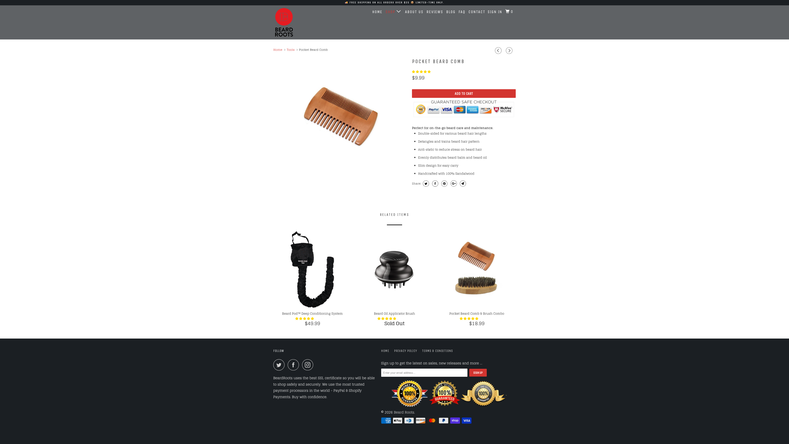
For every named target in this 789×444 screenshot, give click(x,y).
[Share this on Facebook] (434, 183)
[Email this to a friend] (462, 183)
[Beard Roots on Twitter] (280, 364)
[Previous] (499, 50)
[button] (421, 71)
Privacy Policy (405, 351)
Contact (476, 11)
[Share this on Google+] (453, 183)
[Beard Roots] (294, 22)
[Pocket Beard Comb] (340, 123)
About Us (414, 11)
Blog (451, 11)
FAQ (462, 11)
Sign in (495, 11)
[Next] (510, 50)
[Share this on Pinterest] (444, 183)
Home (377, 11)
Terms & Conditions (437, 351)
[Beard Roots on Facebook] (294, 364)
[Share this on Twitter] (425, 183)
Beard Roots (404, 412)
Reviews (435, 11)
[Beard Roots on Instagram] (309, 364)
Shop (391, 11)
